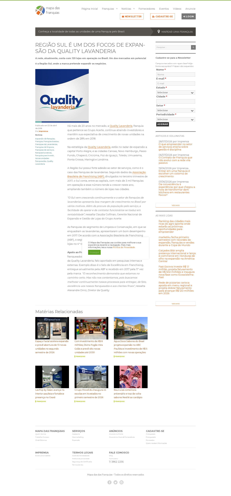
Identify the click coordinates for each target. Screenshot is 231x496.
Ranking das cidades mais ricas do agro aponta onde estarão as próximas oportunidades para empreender (174, 226)
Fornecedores (147, 8)
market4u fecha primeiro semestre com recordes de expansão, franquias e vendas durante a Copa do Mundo (176, 241)
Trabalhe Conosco (42, 437)
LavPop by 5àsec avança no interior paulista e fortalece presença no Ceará (49, 394)
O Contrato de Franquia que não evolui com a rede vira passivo (175, 160)
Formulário (113, 459)
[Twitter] (115, 482)
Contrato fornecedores (80, 456)
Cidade (161, 96)
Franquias (108, 8)
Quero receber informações (156, 443)
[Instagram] (122, 482)
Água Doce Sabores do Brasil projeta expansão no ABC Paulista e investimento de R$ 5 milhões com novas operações (130, 347)
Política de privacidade (80, 459)
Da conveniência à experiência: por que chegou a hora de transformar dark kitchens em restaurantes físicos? (177, 190)
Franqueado (150, 434)
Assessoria (76, 434)
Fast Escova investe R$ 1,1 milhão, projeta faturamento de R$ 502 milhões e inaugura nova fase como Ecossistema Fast (177, 272)
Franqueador (151, 437)
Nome (161, 69)
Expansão (76, 440)
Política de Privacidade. (124, 247)
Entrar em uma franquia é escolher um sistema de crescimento (174, 174)
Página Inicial (90, 8)
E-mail (161, 78)
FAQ (111, 456)
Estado (161, 87)
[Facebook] (109, 482)
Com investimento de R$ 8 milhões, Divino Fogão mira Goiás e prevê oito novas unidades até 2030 (89, 347)
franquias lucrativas (43, 153)
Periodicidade (166, 114)
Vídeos (177, 8)
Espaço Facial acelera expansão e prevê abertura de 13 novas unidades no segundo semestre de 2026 (52, 347)
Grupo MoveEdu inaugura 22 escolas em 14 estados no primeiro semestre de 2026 (90, 394)
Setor (160, 105)
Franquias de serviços (44, 150)
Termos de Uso (77, 465)
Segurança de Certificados (82, 462)
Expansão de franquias (45, 139)
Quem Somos (40, 434)
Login (189, 16)
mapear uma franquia (177, 31)
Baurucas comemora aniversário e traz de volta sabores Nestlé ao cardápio (128, 394)
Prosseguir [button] (94, 252)
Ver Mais (176, 205)
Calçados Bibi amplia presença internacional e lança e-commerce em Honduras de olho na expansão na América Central (177, 256)
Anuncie (190, 8)
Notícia (38, 135)
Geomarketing (78, 437)
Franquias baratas (51, 141)
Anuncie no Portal (116, 434)
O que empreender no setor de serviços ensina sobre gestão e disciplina (175, 147)
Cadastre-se (164, 16)
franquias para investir (44, 155)
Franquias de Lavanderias (46, 144)
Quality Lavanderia (121, 125)
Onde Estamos (41, 440)
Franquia (39, 141)
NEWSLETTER (133, 16)
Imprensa (43, 131)
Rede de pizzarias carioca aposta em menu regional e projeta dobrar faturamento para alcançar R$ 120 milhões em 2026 (176, 288)
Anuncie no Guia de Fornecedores (122, 437)
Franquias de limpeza (44, 147)
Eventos (164, 8)
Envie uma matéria (42, 456)
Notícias (126, 8)
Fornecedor (150, 440)
